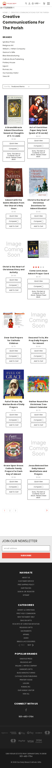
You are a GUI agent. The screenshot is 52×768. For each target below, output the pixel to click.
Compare (13, 149)
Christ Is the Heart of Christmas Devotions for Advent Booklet (38, 204)
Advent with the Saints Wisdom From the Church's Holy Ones (13, 204)
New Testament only (26, 617)
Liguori (5, 66)
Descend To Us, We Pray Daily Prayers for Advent (38, 340)
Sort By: (7, 86)
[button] (26, 531)
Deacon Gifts (26, 620)
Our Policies (26, 588)
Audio (26, 638)
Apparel (26, 634)
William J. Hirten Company (14, 48)
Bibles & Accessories (26, 641)
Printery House (9, 62)
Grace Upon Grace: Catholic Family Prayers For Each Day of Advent (14, 469)
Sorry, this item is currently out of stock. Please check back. (13, 156)
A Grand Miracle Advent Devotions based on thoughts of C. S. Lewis (14, 131)
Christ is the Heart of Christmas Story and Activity (14, 269)
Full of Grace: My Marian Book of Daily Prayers (13, 404)
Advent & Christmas (26, 610)
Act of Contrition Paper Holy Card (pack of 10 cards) (38, 130)
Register (30, 591)
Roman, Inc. (8, 69)
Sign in (21, 591)
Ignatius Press (9, 42)
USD (37, 3)
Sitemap (26, 595)
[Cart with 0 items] (44, 3)
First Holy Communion (26, 613)
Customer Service (26, 581)
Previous (4, 765)
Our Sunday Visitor (11, 73)
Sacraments (26, 631)
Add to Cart (13, 226)
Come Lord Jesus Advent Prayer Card (38, 272)
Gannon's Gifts (9, 52)
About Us (26, 577)
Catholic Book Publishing (13, 59)
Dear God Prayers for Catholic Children (13, 340)
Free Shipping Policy (26, 584)
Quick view (13, 143)
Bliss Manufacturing (11, 55)
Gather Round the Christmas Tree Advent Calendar (38, 404)
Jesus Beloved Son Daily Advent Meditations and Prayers (38, 469)
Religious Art (8, 45)
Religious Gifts (26, 627)
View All (6, 76)
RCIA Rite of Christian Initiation (26, 624)
